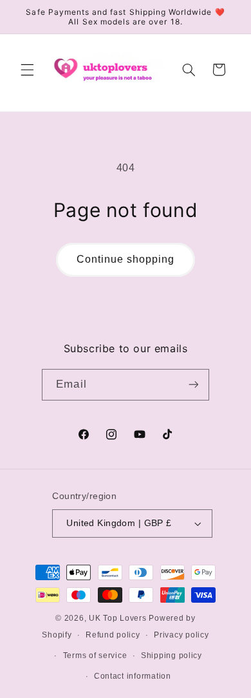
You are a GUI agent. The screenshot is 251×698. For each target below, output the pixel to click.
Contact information (132, 676)
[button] (27, 69)
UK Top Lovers (118, 618)
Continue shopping (126, 259)
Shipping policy (171, 655)
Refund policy (113, 635)
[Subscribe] (193, 385)
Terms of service (95, 655)
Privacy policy (181, 635)
